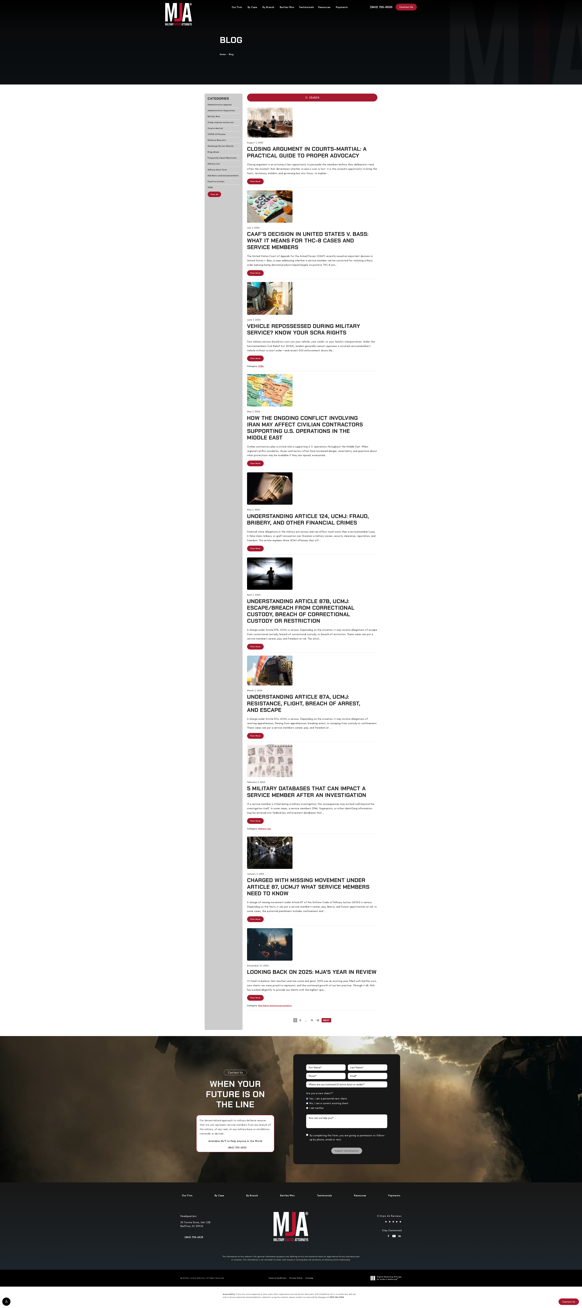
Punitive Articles (216, 181)
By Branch (268, 7)
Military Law (214, 163)
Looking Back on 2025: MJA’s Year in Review (312, 972)
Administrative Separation (221, 110)
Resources (324, 7)
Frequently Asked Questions (222, 157)
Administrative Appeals (220, 105)
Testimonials (306, 7)
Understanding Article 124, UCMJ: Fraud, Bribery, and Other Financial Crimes (308, 519)
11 (312, 1020)
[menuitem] (388, 1237)
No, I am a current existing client (328, 1103)
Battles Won (287, 7)
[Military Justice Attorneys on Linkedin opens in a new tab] (400, 1237)
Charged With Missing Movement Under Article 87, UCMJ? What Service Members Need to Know (308, 887)
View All (214, 194)
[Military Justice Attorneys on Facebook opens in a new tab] (388, 1237)
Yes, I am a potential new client (328, 1098)
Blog (231, 54)
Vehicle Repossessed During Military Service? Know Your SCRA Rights (303, 329)
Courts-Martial (215, 128)
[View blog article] (270, 123)
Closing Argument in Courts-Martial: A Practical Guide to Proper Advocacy (307, 152)
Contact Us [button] (568, 1301)
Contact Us (406, 7)
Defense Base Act (217, 140)
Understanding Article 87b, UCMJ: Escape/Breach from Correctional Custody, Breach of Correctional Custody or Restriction (301, 611)
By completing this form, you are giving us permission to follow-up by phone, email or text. (347, 1137)
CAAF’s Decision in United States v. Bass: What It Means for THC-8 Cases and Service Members (307, 240)
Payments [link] (342, 7)
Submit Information (346, 1151)
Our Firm (237, 7)
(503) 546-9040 (336, 1297)
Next (326, 1020)
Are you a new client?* (319, 1093)
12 (318, 1020)
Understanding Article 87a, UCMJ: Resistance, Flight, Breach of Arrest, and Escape (303, 703)
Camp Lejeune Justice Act (221, 122)
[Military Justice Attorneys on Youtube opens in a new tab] (394, 1237)
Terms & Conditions (277, 1278)
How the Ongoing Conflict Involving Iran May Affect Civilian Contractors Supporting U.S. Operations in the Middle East (305, 427)
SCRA (210, 187)
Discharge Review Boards (220, 146)
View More (255, 181)
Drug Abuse (213, 151)
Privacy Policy (296, 1278)
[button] (6, 1302)
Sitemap (309, 1278)
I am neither (316, 1108)
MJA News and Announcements (223, 175)
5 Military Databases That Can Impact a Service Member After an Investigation (306, 791)
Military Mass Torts (217, 169)
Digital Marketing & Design (389, 1278)
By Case (252, 7)
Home (223, 54)
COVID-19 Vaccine (217, 134)
